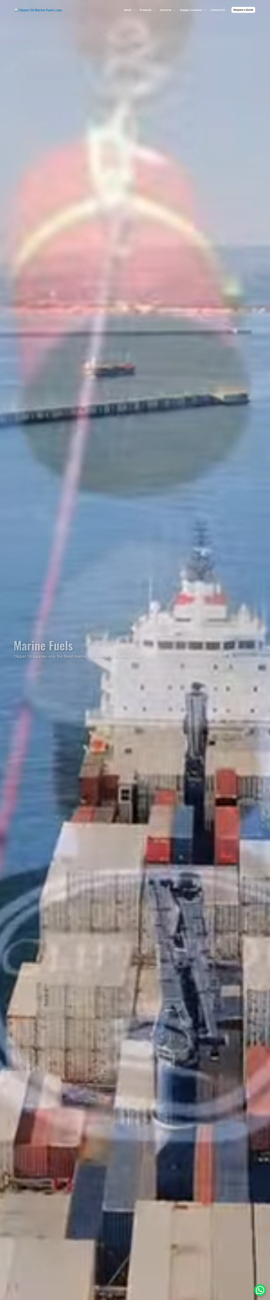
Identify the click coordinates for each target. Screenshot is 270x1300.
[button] (133, 10)
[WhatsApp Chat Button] (260, 1290)
